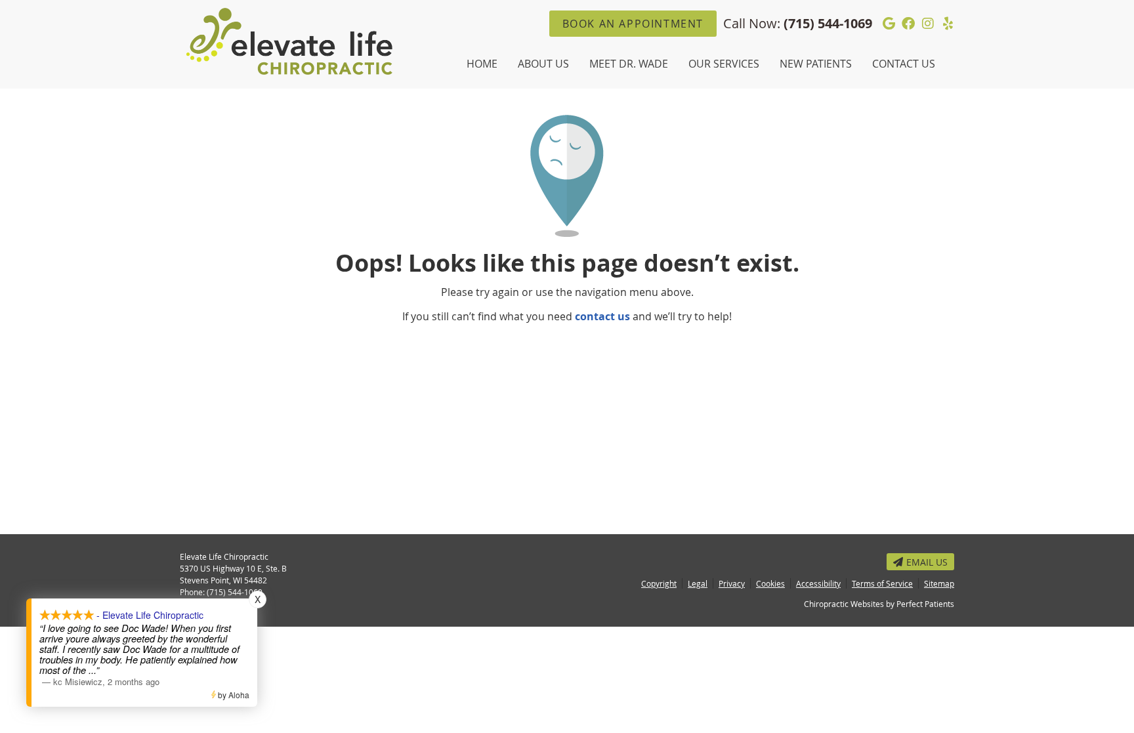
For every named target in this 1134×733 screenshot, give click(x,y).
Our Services (723, 63)
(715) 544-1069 (828, 23)
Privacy (732, 583)
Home (482, 63)
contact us (602, 316)
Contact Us (903, 63)
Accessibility (818, 583)
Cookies (770, 583)
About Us (543, 63)
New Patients (816, 63)
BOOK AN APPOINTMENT (633, 23)
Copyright (659, 583)
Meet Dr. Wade (628, 63)
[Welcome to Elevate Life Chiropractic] (289, 71)
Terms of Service (882, 583)
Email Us (927, 562)
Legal (697, 583)
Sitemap (939, 583)
